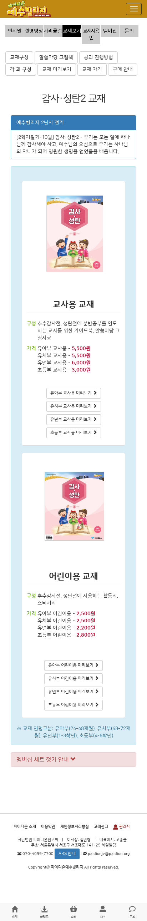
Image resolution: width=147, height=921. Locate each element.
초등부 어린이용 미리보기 (71, 705)
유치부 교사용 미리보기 (71, 406)
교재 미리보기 (56, 69)
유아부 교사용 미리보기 (71, 393)
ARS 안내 (67, 853)
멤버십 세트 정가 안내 (43, 759)
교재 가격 (92, 69)
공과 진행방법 (98, 57)
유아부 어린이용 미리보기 (71, 665)
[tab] (73, 760)
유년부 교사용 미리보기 (71, 419)
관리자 (124, 827)
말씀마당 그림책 (56, 57)
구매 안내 (123, 69)
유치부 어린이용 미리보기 (71, 678)
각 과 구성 (20, 69)
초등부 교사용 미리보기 (71, 432)
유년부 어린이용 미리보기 (71, 691)
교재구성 (19, 57)
